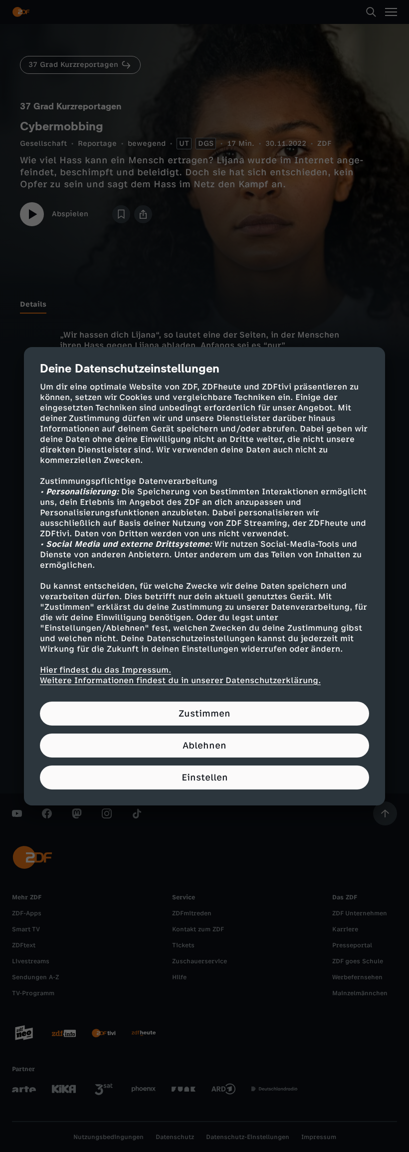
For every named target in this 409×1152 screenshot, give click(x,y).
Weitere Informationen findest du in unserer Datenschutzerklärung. (180, 680)
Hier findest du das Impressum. (105, 670)
